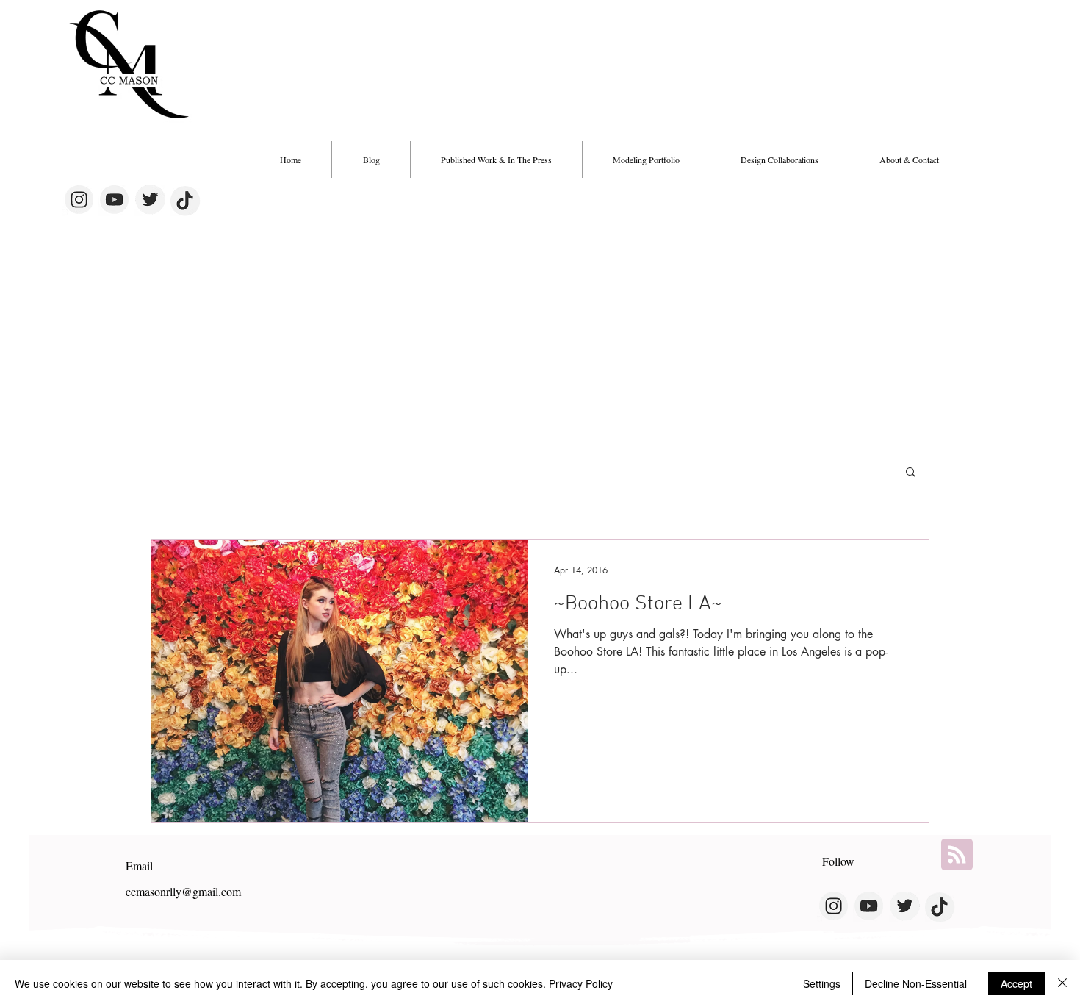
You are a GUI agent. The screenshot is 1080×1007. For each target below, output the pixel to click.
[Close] (1062, 983)
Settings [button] (821, 983)
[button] (779, 159)
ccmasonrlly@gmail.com (183, 891)
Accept (1016, 983)
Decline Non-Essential (916, 983)
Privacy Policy (581, 983)
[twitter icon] (149, 200)
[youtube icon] (113, 200)
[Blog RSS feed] (957, 855)
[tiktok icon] (185, 200)
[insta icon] (77, 200)
